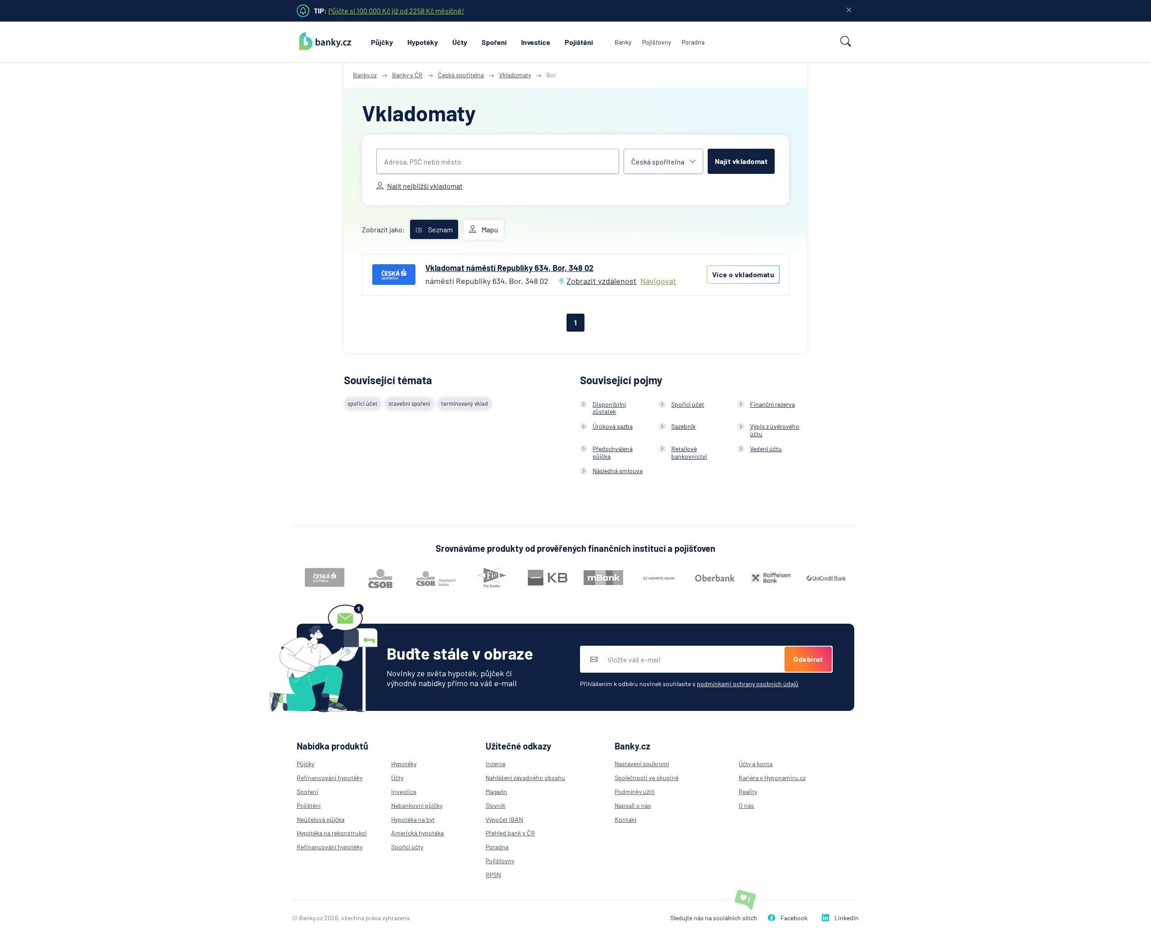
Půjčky (382, 42)
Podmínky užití (635, 791)
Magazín (496, 791)
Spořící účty (407, 847)
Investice (535, 42)
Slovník (495, 805)
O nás (746, 805)
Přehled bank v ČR (510, 833)
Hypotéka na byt (413, 819)
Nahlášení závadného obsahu (525, 777)
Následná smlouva (617, 471)
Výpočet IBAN (504, 819)
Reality (748, 791)
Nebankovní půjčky (416, 805)
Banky (623, 42)
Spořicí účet (687, 404)
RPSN (493, 874)
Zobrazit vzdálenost (602, 281)
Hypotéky (422, 42)
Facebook (794, 918)
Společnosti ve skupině (646, 777)
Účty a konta (755, 763)
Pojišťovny (656, 42)
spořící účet (363, 403)
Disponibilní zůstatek (609, 408)
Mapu (490, 229)
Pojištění (579, 42)
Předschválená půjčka (613, 452)
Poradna (693, 42)
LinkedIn (846, 918)
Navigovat (658, 281)
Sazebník (683, 426)
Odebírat (808, 659)
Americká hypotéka (417, 833)
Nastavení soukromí (642, 763)
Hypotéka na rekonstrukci (332, 833)
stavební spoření (409, 403)
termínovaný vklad (464, 403)
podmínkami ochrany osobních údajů (748, 684)
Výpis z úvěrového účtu (774, 430)
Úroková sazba (613, 426)
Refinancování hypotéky (329, 777)
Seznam (440, 229)
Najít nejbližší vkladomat (425, 186)
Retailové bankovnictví (689, 452)
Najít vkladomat (741, 161)
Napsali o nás (633, 805)
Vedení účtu (766, 448)
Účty (459, 42)
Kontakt (626, 819)
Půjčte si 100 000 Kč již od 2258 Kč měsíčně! (396, 10)
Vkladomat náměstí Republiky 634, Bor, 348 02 (509, 268)
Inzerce (495, 763)
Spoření (494, 42)
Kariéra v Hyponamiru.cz (772, 777)
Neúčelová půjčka (320, 819)
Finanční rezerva (772, 404)
